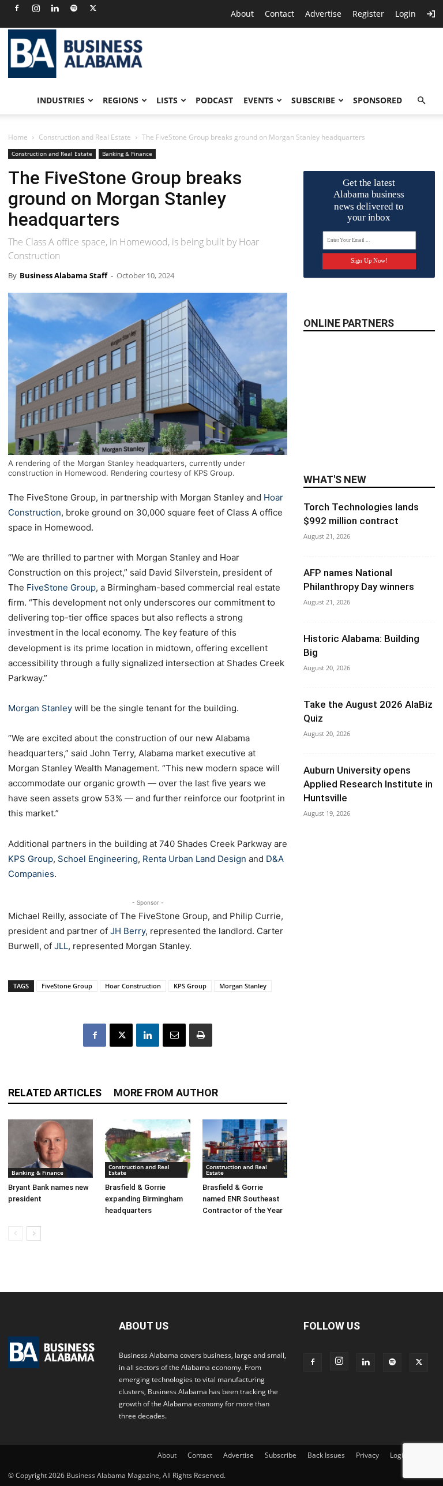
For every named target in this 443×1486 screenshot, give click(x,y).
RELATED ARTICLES (55, 1093)
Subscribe (313, 100)
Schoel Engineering (98, 858)
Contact (279, 13)
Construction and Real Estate (85, 137)
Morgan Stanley (40, 708)
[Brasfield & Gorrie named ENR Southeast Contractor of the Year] (244, 1148)
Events (258, 100)
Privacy (367, 1455)
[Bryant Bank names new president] (50, 1148)
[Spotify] (73, 8)
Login (405, 13)
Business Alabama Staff (63, 275)
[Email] (174, 1035)
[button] (421, 100)
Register (368, 13)
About (242, 13)
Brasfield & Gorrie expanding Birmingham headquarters (144, 1199)
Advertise (323, 13)
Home (18, 137)
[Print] (200, 1035)
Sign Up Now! (369, 260)
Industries (61, 100)
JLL (61, 945)
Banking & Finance (127, 154)
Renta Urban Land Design (194, 858)
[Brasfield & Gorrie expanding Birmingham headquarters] (147, 1148)
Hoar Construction (133, 985)
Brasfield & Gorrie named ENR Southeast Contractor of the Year (242, 1199)
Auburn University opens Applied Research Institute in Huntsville (368, 784)
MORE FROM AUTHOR (166, 1093)
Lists (167, 100)
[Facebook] (16, 8)
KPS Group (30, 858)
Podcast (214, 100)
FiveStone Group (61, 587)
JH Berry (127, 930)
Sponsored (377, 100)
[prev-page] (15, 1233)
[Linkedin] (54, 8)
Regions (120, 100)
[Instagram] (35, 8)
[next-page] (34, 1233)
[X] (93, 8)
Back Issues (326, 1455)
